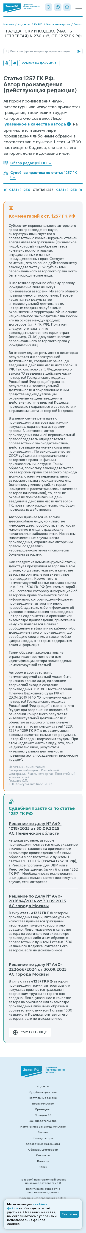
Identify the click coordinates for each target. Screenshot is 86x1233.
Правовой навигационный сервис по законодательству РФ (43, 1181)
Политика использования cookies (43, 1198)
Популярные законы (43, 1097)
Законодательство (43, 1120)
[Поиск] (48, 7)
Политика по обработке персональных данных (43, 1190)
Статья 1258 (66, 190)
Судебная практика (43, 1092)
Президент (43, 1109)
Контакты (43, 1155)
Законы (43, 1132)
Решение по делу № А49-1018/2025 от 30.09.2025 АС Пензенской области (35, 828)
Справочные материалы (43, 1144)
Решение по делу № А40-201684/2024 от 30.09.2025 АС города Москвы (37, 901)
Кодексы (24, 24)
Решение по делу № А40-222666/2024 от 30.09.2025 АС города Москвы (38, 969)
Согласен (69, 1214)
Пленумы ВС (43, 1115)
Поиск (43, 1167)
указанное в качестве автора (35, 124)
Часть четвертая (58, 24)
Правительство (43, 1103)
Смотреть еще (33, 1032)
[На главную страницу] (21, 8)
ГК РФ (38, 24)
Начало (8, 24)
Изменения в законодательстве (43, 1126)
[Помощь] (57, 7)
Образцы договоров (43, 1149)
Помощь (43, 1161)
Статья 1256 (19, 190)
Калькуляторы (43, 1138)
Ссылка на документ (39, 63)
